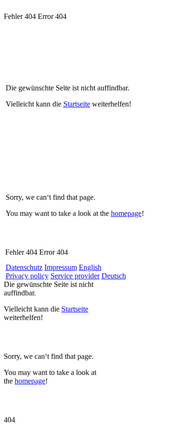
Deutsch (113, 276)
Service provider (75, 276)
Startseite (76, 104)
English (90, 267)
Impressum (60, 267)
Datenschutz (24, 267)
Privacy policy (27, 276)
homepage (126, 213)
